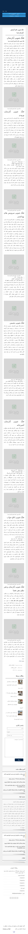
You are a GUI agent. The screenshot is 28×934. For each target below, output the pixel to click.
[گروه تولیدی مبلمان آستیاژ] (14, 5)
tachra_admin (11, 665)
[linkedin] (13, 19)
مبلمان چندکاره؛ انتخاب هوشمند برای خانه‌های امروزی (15, 704)
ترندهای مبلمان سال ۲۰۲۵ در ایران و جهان (11, 694)
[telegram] (17, 19)
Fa (6, 11)
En (3, 11)
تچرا (14, 931)
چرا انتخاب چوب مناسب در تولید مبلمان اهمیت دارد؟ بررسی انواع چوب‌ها (14, 716)
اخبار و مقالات (13, 667)
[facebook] (11, 19)
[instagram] (15, 19)
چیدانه (20, 661)
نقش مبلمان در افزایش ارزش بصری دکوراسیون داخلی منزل (15, 685)
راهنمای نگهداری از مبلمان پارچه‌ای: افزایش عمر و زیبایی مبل (14, 790)
